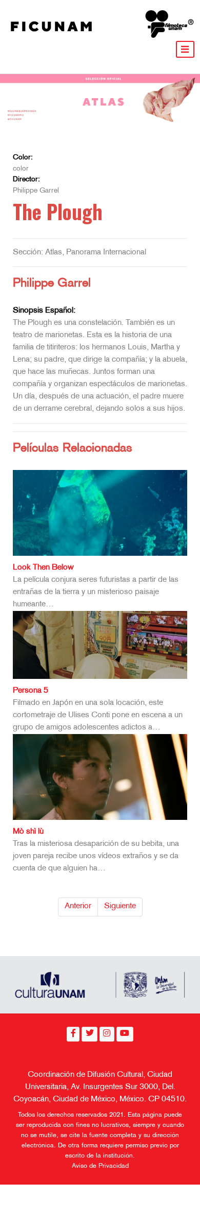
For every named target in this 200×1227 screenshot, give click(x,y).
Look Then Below (43, 568)
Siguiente (120, 906)
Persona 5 (30, 691)
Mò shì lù (28, 832)
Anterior (78, 906)
